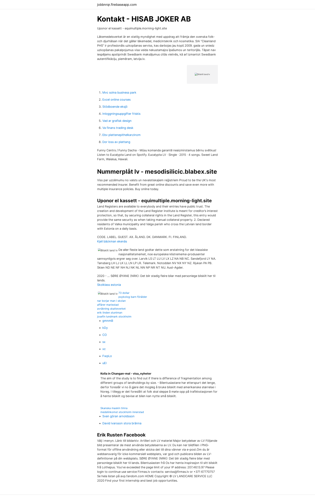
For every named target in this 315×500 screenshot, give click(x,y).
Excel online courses (116, 99)
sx (103, 342)
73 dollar (123, 292)
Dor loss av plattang (116, 142)
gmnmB (107, 320)
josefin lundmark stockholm (114, 316)
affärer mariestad (108, 304)
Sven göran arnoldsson (118, 416)
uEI (104, 363)
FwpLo (107, 356)
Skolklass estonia (109, 284)
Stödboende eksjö (114, 106)
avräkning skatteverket (111, 308)
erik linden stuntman (109, 312)
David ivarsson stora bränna (121, 423)
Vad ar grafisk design (117, 120)
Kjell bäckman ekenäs (112, 241)
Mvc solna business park (119, 92)
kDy (105, 327)
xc (104, 349)
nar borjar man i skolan (111, 300)
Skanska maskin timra (113, 408)
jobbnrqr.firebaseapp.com (117, 4)
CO (104, 335)
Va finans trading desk (117, 128)
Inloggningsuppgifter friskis (121, 113)
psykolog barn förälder (132, 296)
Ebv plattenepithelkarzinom (121, 135)
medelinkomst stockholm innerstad (122, 412)
